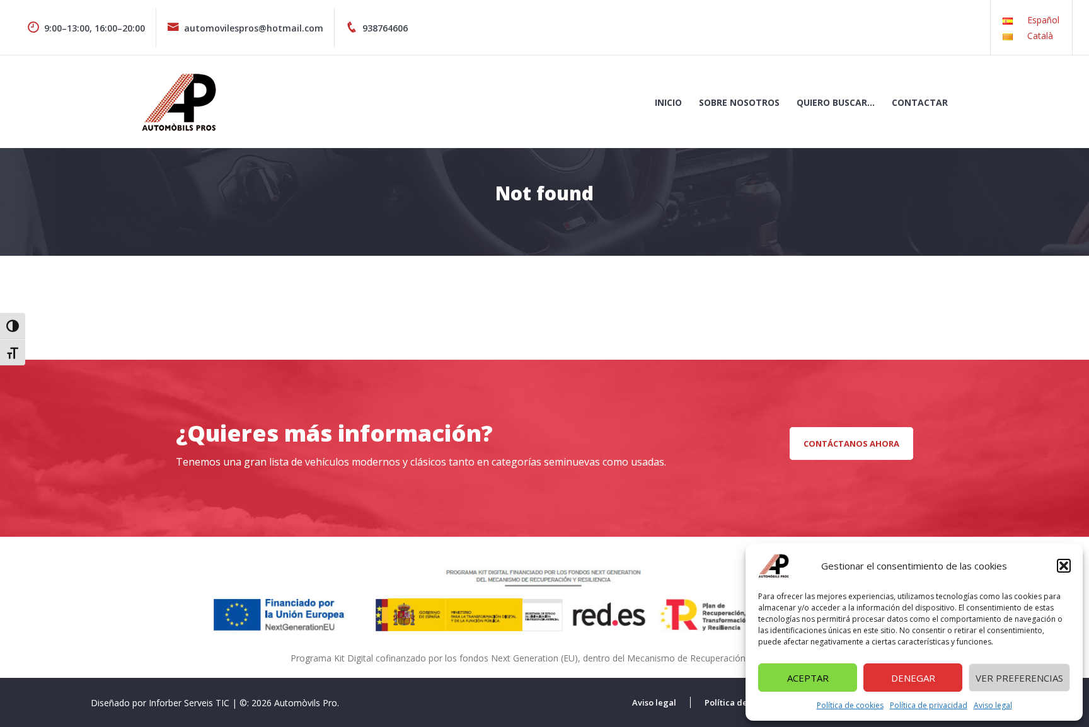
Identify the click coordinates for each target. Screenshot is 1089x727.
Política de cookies (850, 705)
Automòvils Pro (305, 703)
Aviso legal (993, 705)
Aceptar (808, 678)
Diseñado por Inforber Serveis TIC (160, 703)
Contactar (920, 102)
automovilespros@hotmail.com (253, 28)
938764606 (385, 28)
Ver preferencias (1019, 678)
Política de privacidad (928, 705)
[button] (1063, 565)
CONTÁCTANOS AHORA (851, 443)
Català (1040, 36)
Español (1043, 20)
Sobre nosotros (739, 102)
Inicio (668, 102)
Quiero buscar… (836, 102)
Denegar (913, 678)
